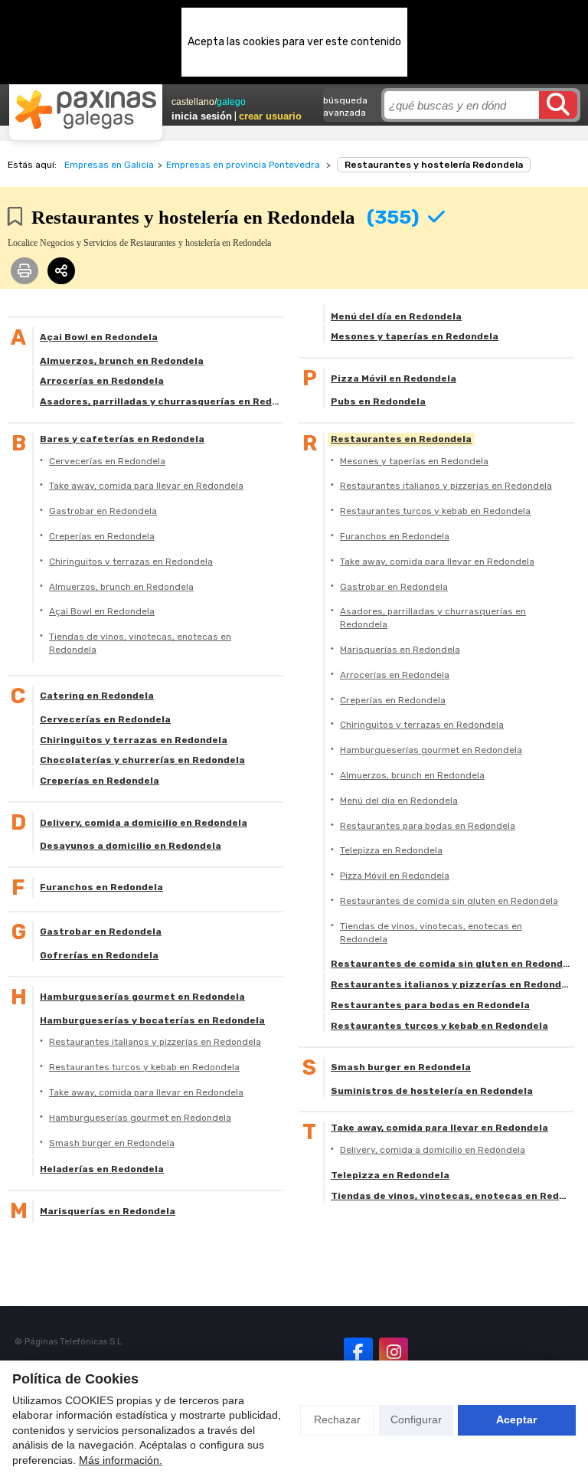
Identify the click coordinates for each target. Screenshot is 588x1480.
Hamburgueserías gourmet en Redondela (142, 996)
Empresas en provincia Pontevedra (243, 164)
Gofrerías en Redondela (99, 955)
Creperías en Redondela (102, 536)
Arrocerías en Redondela (102, 380)
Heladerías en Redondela (102, 1169)
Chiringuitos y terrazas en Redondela (131, 561)
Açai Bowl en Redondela (99, 337)
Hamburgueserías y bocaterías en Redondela (152, 1020)
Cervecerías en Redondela (107, 461)
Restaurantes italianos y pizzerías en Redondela (155, 1041)
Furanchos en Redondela (101, 887)
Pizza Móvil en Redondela (393, 378)
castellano (193, 102)
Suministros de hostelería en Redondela (432, 1090)
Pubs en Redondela (378, 401)
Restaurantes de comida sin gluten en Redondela (449, 901)
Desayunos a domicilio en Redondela (130, 845)
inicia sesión (202, 116)
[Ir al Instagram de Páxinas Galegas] (393, 1352)
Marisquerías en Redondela (107, 1211)
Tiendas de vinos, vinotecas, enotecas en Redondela (140, 643)
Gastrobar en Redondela (103, 511)
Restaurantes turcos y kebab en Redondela (144, 1067)
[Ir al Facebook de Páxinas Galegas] (358, 1352)
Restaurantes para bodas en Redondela (427, 825)
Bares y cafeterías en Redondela (122, 439)
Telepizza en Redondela (391, 850)
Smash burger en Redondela (112, 1143)
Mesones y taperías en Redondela (414, 336)
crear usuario (270, 116)
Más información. (120, 1460)
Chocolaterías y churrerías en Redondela (142, 760)
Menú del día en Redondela (396, 316)
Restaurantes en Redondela (401, 439)
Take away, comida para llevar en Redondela (146, 485)
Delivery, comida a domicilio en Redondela (143, 822)
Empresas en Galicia (109, 164)
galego (231, 102)
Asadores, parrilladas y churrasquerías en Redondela (161, 401)
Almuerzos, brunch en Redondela (122, 360)
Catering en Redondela (97, 695)
